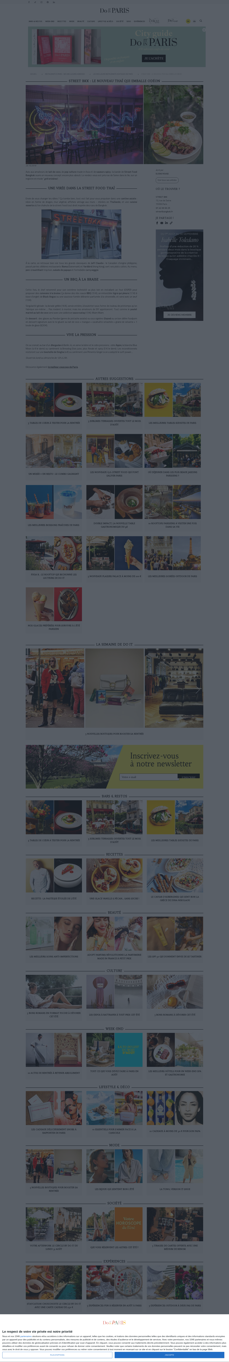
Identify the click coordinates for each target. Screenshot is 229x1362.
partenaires (26, 1336)
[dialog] (114, 1338)
